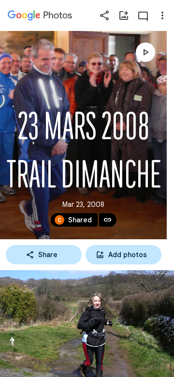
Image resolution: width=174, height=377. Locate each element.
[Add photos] (123, 15)
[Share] (104, 15)
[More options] (162, 15)
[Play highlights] (145, 52)
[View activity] (143, 15)
